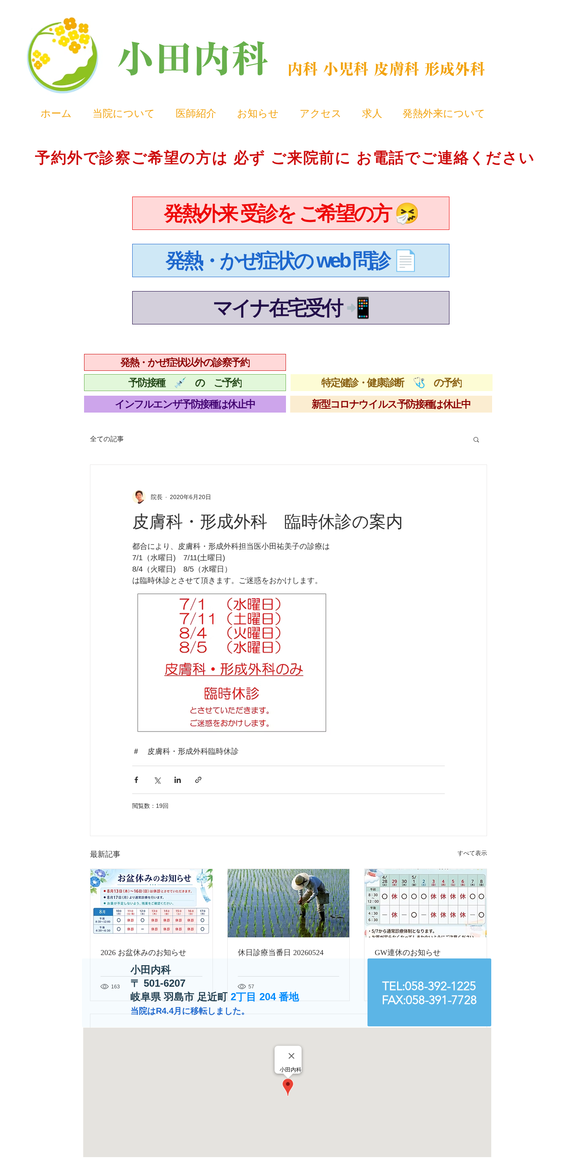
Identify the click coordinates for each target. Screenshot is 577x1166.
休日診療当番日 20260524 (281, 952)
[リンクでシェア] (198, 780)
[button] (476, 439)
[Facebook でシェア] (136, 780)
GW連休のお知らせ (408, 952)
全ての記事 (107, 439)
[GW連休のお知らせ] (426, 903)
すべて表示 (472, 853)
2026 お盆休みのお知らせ (143, 952)
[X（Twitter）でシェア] (157, 780)
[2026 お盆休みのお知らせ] (151, 903)
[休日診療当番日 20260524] (289, 903)
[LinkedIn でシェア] (178, 780)
